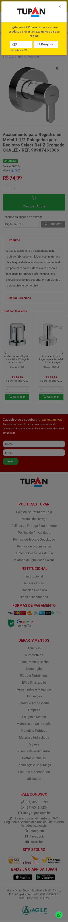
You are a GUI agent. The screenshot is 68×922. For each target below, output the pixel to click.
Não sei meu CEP (18, 50)
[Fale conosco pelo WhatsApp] (59, 914)
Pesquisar (47, 44)
